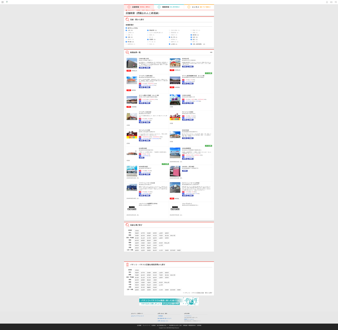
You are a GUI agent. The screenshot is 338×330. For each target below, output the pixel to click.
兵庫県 (155, 243)
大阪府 (149, 243)
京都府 (143, 243)
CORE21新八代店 (144, 58)
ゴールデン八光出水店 (145, 112)
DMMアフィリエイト (189, 319)
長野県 (167, 238)
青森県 (137, 233)
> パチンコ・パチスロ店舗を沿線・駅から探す (197, 293)
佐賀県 (143, 250)
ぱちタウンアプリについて (137, 316)
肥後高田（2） (153, 30)
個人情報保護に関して (162, 325)
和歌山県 (166, 243)
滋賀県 (137, 243)
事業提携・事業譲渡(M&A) (189, 325)
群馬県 (149, 235)
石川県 (149, 238)
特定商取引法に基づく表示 (175, 325)
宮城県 (149, 233)
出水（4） (195, 37)
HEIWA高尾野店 (186, 148)
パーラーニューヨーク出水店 (147, 183)
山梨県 (161, 238)
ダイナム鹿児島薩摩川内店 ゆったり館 (193, 75)
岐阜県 (137, 240)
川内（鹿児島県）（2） (199, 44)
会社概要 (139, 325)
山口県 (161, 245)
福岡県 (137, 250)
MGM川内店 (185, 130)
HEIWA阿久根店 (143, 166)
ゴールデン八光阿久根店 (145, 75)
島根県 (143, 245)
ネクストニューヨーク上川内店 (190, 183)
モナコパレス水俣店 (187, 112)
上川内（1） (174, 44)
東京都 (167, 235)
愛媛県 (149, 248)
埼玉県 (155, 235)
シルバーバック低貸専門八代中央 (148, 203)
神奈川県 (172, 235)
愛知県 (149, 240)
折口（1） (195, 39)
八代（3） (130, 30)
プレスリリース (146, 325)
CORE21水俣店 (186, 95)
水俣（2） (130, 37)
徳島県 (137, 248)
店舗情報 (138, 10)
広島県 (155, 245)
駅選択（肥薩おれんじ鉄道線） (149, 10)
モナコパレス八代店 (144, 130)
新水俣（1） (196, 35)
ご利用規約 (160, 316)
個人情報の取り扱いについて (164, 318)
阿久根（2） (131, 41)
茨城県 (137, 235)
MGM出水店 (185, 58)
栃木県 (143, 235)
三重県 (155, 240)
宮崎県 (167, 250)
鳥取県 (137, 245)
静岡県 (143, 240)
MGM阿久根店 (143, 148)
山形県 (161, 233)
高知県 (155, 248)
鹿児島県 (172, 250)
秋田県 (155, 233)
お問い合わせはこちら (163, 320)
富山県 (143, 238)
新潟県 (137, 238)
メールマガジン (188, 315)
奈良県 (161, 243)
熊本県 (155, 250)
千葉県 (161, 235)
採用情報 (199, 325)
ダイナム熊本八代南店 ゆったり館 (149, 95)
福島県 (167, 233)
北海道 (137, 230)
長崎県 (149, 250)
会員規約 (153, 325)
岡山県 (149, 245)
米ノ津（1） (174, 37)
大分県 (161, 250)
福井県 (155, 238)
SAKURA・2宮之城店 (188, 166)
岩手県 (143, 233)
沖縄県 (179, 250)
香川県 (143, 248)
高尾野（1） (152, 39)
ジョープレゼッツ (187, 203)
